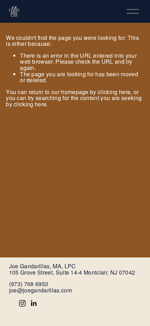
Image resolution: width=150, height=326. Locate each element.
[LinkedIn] (33, 303)
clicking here (114, 92)
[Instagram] (22, 303)
